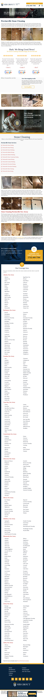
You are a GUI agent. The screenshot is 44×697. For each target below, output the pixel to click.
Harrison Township (27, 462)
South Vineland (26, 449)
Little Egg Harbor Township (29, 618)
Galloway (25, 282)
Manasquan (7, 578)
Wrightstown (25, 354)
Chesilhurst (7, 378)
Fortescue (25, 438)
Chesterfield (7, 326)
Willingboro (25, 352)
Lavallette (25, 616)
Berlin (6, 365)
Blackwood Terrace (9, 461)
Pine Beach (7, 636)
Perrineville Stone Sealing (8, 145)
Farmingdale (25, 543)
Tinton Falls (25, 592)
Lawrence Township (27, 443)
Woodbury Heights (27, 488)
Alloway (6, 644)
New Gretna (7, 350)
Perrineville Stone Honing (8, 147)
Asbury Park (7, 547)
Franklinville (7, 471)
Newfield (6, 483)
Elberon (24, 538)
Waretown (25, 636)
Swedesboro (7, 493)
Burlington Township (9, 323)
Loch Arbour (7, 571)
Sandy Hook (25, 581)
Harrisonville (26, 464)
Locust (6, 573)
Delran (24, 316)
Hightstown (7, 507)
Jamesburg (25, 524)
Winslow (25, 393)
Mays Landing (8, 297)
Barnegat (6, 606)
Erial (24, 363)
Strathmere (7, 426)
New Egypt (7, 629)
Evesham (25, 321)
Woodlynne (25, 394)
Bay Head (7, 609)
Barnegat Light (8, 607)
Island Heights (26, 606)
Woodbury (25, 486)
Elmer (6, 650)
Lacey (24, 609)
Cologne (6, 287)
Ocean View (25, 415)
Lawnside (7, 382)
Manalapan (7, 576)
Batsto (6, 280)
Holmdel (25, 552)
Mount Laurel (7, 348)
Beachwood (7, 614)
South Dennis (7, 421)
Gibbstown (7, 473)
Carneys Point (7, 646)
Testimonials (25, 669)
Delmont (6, 441)
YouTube (23, 679)
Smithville (25, 304)
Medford (6, 341)
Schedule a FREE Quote (34, 3)
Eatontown (7, 568)
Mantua (24, 469)
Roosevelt (25, 578)
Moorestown (7, 345)
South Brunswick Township (10, 534)
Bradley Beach (8, 556)
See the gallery (28, 87)
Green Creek (25, 406)
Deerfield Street (8, 439)
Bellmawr (7, 363)
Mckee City (7, 299)
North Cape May (26, 409)
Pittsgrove (7, 657)
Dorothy (6, 289)
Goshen (24, 404)
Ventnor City (25, 308)
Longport (6, 293)
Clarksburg (7, 559)
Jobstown (25, 330)
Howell (24, 554)
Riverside (25, 338)
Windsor (25, 513)
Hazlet (24, 549)
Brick (6, 618)
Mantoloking (7, 626)
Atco (6, 358)
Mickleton (25, 471)
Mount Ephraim (8, 389)
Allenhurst (7, 542)
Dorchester (7, 445)
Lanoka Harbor (26, 614)
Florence (25, 325)
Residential (12, 669)
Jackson (24, 607)
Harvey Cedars (8, 622)
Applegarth (7, 521)
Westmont (25, 391)
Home (10, 667)
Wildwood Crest (26, 426)
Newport (6, 451)
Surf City (25, 631)
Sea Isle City (7, 419)
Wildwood (25, 424)
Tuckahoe (7, 428)
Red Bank (25, 576)
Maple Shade (7, 336)
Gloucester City (26, 369)
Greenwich (25, 439)
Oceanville (25, 295)
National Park (7, 481)
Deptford (6, 468)
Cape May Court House (9, 408)
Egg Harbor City (26, 277)
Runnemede (7, 398)
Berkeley (6, 616)
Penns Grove (7, 652)
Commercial (12, 671)
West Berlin (25, 389)
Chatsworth (7, 325)
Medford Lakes (8, 343)
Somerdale (25, 380)
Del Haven (7, 413)
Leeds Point (25, 289)
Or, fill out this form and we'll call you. (34, 259)
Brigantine (7, 284)
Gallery (11, 673)
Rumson (25, 580)
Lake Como (25, 563)
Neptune (6, 592)
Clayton (6, 466)
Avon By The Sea (8, 551)
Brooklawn (7, 371)
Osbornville (7, 635)
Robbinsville (7, 513)
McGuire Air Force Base (10, 339)
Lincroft (25, 567)
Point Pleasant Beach (9, 640)
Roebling (25, 341)
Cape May (7, 406)
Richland (25, 302)
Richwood (7, 488)
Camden (6, 372)
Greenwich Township (9, 477)
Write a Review (39, 5)
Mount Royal (26, 477)
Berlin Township (8, 367)
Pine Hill (6, 394)
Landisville (25, 287)
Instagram (12, 679)
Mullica (6, 306)
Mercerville (25, 505)
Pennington (25, 507)
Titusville (6, 514)
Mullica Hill (7, 479)
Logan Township (26, 466)
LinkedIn (27, 679)
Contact (24, 667)
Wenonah (25, 479)
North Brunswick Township (29, 526)
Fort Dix (25, 326)
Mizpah (6, 304)
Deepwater (7, 648)
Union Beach (26, 594)
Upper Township (8, 430)
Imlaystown (25, 556)
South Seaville (8, 423)
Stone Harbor (7, 424)
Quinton (25, 652)
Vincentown (25, 348)
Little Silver (25, 568)
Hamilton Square (8, 505)
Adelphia (6, 540)
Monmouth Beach (8, 587)
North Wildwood (26, 411)
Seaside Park (25, 626)
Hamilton (25, 284)
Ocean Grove (7, 601)
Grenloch (25, 461)
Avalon (6, 404)
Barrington (7, 362)
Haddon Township (27, 372)
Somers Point (26, 306)
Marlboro (6, 580)
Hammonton (25, 286)
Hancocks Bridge (26, 644)
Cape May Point (8, 409)
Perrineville (25, 573)
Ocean (6, 599)
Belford (6, 552)
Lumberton (7, 334)
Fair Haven (25, 542)
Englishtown (25, 540)
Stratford (25, 382)
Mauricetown (7, 447)
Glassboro (7, 475)
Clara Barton (7, 526)
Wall (24, 596)
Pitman (6, 486)
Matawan (6, 581)
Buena (6, 286)
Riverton (25, 339)
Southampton (26, 345)
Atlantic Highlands (8, 549)
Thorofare (7, 495)
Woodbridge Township (28, 528)
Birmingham (7, 314)
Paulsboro (7, 484)
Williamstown (26, 484)
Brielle (6, 558)
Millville (6, 449)
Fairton (24, 436)
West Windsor (26, 511)
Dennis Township (8, 415)
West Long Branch (27, 599)
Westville (25, 483)
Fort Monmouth (26, 545)
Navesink (6, 590)
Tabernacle (25, 346)
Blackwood (7, 369)
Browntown (7, 522)
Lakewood (25, 613)
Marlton (6, 338)
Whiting (25, 640)
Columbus (7, 330)
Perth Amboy (7, 528)
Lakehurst (25, 611)
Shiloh (24, 447)
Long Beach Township (28, 620)
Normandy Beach (8, 631)
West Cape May (26, 419)
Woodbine (25, 428)
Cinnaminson (7, 328)
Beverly (6, 312)
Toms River (25, 633)
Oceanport (25, 571)
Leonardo (25, 565)
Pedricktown (25, 650)
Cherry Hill (7, 376)
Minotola (6, 302)
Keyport (25, 561)
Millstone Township (9, 585)
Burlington (7, 321)
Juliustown (25, 332)
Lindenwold (7, 384)
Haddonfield (25, 374)
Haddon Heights (26, 371)
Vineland (25, 451)
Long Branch (7, 574)
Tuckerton (25, 635)
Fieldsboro (25, 323)
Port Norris (7, 454)
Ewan (6, 469)
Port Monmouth (26, 574)
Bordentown (7, 316)
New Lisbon (7, 352)
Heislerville (25, 441)
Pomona (25, 299)
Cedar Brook (7, 374)
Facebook (16, 679)
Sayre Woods (7, 532)
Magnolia (7, 385)
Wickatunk (25, 601)
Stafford (25, 629)
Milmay (6, 300)
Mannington (25, 646)
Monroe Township (27, 473)
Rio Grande (25, 417)
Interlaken (25, 558)
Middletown (7, 583)
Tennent (24, 590)
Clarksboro (7, 464)
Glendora (25, 367)
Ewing (6, 501)
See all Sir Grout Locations (23, 660)
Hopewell (25, 499)
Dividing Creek (8, 443)
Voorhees (25, 385)
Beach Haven (7, 613)
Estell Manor (26, 280)
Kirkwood (25, 378)
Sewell (6, 490)
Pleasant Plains (8, 530)
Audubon (6, 360)
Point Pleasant (7, 638)
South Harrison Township (10, 491)
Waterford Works (26, 387)
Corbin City (7, 411)
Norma (24, 648)
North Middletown (8, 596)
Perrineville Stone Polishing (8, 150)
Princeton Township (9, 511)
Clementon (25, 358)
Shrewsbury (25, 587)
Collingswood (26, 360)
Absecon (6, 277)
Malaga (24, 468)
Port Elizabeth (7, 453)
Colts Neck (7, 563)
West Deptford (26, 481)
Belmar (6, 554)
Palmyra (6, 354)
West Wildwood (26, 421)
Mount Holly (7, 346)
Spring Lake (25, 589)
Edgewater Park (26, 319)
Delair (24, 362)
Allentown (7, 543)
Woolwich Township (27, 490)
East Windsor (7, 499)
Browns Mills (7, 319)
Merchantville (7, 387)
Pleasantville (25, 297)
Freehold (25, 547)
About (10, 675)
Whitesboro (25, 423)
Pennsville (7, 654)
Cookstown (7, 332)
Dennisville (7, 417)
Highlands (25, 551)
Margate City (7, 295)
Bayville (6, 611)
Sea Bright (25, 583)
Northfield (25, 293)
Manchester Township (9, 624)
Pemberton (25, 334)
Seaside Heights (26, 624)
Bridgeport (7, 462)
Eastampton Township (27, 317)
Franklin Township (27, 521)
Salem (24, 654)
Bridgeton (7, 436)
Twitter (20, 679)
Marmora (25, 408)
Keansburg (25, 559)
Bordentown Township (9, 317)
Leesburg (25, 445)
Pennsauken (7, 393)
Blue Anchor (7, 282)
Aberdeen (7, 538)
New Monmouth (8, 594)
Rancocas (25, 336)
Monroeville (25, 475)
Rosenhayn (7, 456)
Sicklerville (7, 400)
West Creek (25, 638)
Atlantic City (7, 278)
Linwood (25, 291)
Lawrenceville (26, 503)
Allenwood (7, 545)
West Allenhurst (26, 597)
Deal (6, 567)
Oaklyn (6, 391)
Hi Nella (25, 376)
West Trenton (26, 509)
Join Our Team (26, 671)
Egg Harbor (7, 291)
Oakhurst (6, 597)
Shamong (25, 343)
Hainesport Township (27, 328)
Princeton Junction (8, 509)
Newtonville (7, 308)
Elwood (24, 278)
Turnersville (25, 384)
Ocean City (25, 413)
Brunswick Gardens (9, 524)
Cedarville (7, 438)
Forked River (7, 620)
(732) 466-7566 (31, 5)
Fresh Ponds (25, 522)
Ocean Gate (7, 633)
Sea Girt (25, 585)
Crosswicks (25, 312)
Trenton (6, 516)
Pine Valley (7, 396)
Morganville (7, 589)
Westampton (25, 350)
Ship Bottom (25, 627)
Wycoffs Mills (26, 530)
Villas (6, 431)
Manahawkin (26, 622)
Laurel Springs (8, 380)
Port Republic (26, 300)
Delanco (25, 314)
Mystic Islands (8, 627)
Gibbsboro (25, 365)
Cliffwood (7, 561)
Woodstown (25, 656)
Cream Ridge (7, 565)
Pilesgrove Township (9, 656)
